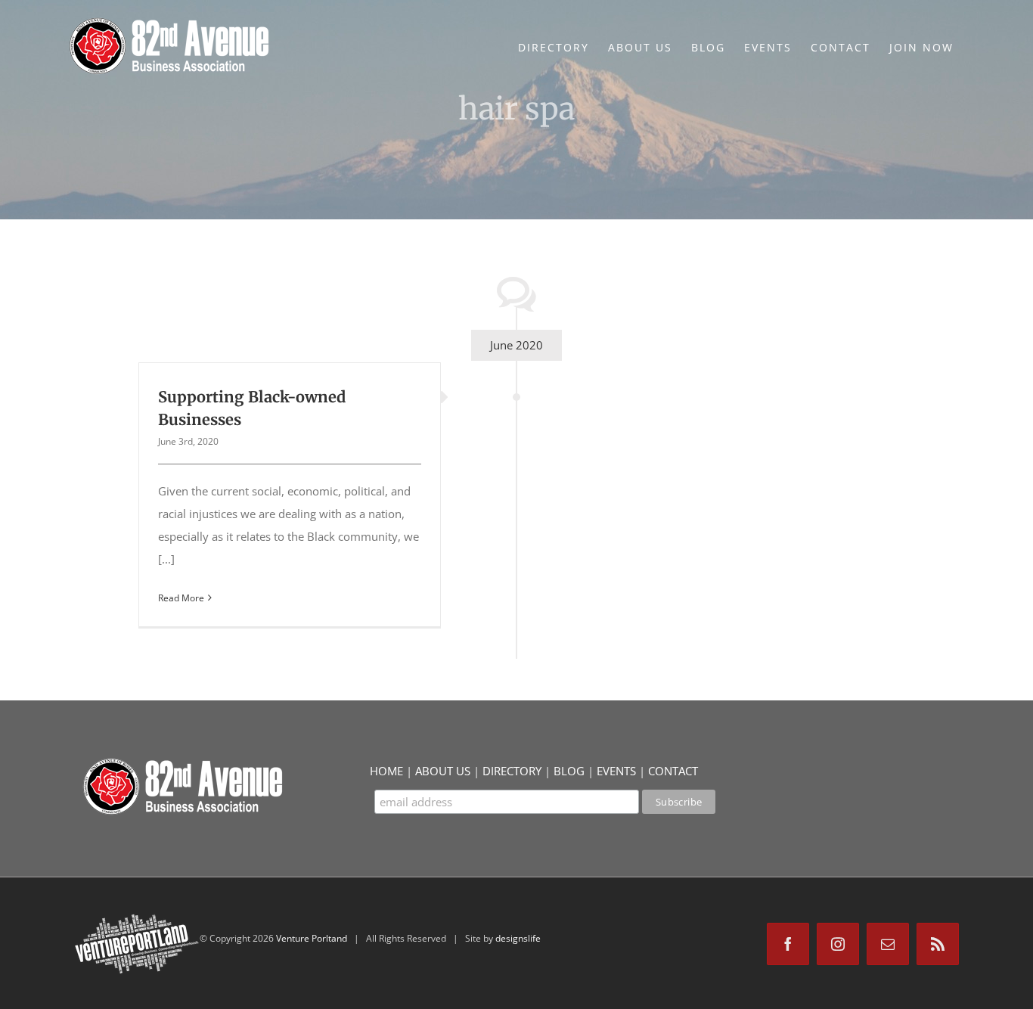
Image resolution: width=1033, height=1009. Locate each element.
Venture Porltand (311, 938)
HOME (386, 770)
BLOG (569, 770)
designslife (518, 938)
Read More (181, 597)
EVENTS (616, 770)
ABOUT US (442, 770)
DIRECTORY (511, 770)
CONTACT (673, 770)
